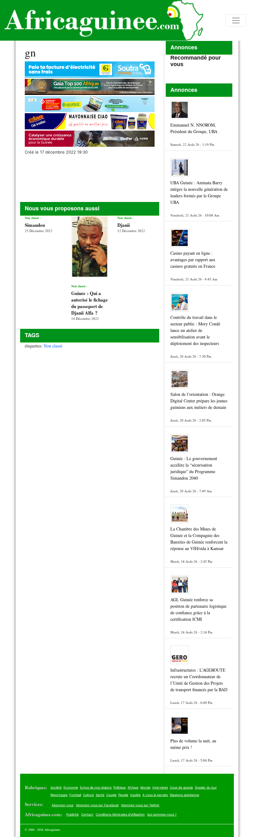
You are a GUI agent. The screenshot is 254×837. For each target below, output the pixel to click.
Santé (100, 795)
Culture (88, 795)
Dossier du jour (206, 787)
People (123, 795)
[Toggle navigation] (236, 20)
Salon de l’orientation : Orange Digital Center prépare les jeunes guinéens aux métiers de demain (198, 400)
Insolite (135, 795)
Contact (87, 814)
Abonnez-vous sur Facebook (97, 805)
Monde (145, 787)
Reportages (59, 795)
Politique (119, 787)
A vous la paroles (155, 795)
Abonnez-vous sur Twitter (140, 805)
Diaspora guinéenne (184, 795)
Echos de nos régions (96, 787)
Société (56, 787)
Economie (71, 787)
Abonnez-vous (62, 805)
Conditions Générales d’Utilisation (120, 814)
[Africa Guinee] (101, 20)
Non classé (53, 346)
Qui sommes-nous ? (162, 814)
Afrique (133, 787)
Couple (111, 795)
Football (75, 795)
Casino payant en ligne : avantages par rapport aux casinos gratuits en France (192, 259)
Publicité (72, 814)
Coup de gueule (181, 787)
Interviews (160, 787)
